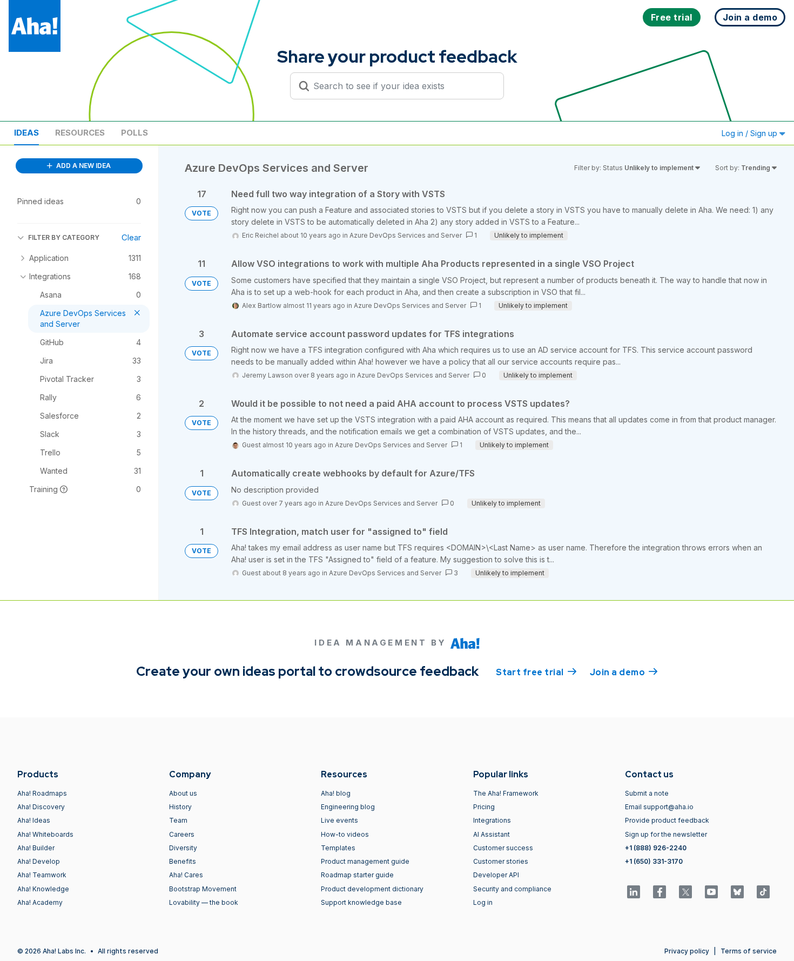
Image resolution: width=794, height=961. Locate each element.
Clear (131, 237)
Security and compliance (512, 889)
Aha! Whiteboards (45, 834)
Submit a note (647, 793)
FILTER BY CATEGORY (63, 237)
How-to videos (345, 834)
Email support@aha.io (659, 807)
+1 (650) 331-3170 (654, 861)
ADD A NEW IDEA (83, 166)
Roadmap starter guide (357, 875)
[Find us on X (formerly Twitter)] (685, 891)
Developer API (496, 875)
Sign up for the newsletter (666, 834)
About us (183, 793)
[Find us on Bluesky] (737, 891)
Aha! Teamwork (41, 875)
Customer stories (500, 861)
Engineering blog (348, 807)
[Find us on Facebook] (659, 891)
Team (178, 820)
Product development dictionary (372, 889)
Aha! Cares (186, 875)
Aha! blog (336, 793)
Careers (181, 834)
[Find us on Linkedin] (633, 891)
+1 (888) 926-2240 (656, 848)
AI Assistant (491, 834)
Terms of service (749, 951)
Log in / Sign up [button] (750, 133)
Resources (80, 132)
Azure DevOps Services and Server (405, 235)
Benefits (182, 861)
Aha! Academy (40, 902)
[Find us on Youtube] (711, 891)
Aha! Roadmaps (42, 793)
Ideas (26, 132)
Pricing (484, 807)
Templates (338, 848)
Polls (134, 132)
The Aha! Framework (506, 793)
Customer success (503, 848)
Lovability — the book (203, 902)
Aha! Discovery (41, 807)
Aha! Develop (38, 861)
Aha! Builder (36, 848)
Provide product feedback (667, 820)
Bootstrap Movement (203, 889)
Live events (339, 820)
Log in (483, 902)
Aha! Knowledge (43, 889)
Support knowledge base (361, 902)
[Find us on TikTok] (763, 891)
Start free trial (536, 672)
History (180, 807)
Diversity (183, 848)
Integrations (492, 820)
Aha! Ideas (33, 820)
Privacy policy (686, 951)
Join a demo (624, 672)
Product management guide (365, 861)
